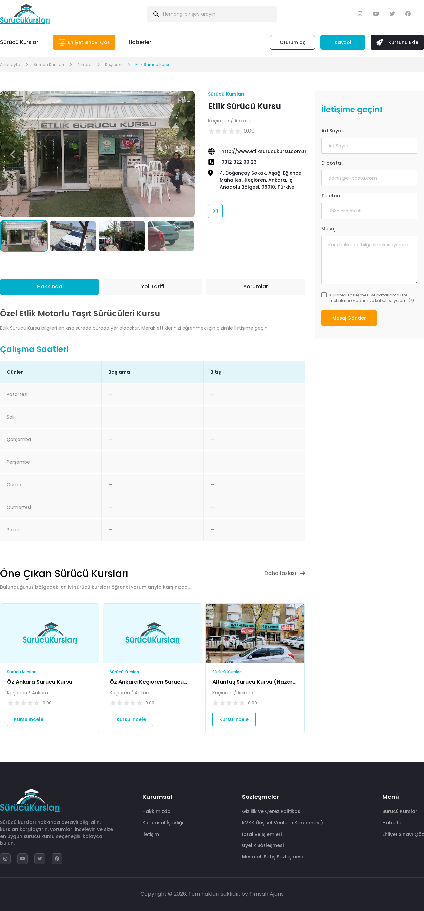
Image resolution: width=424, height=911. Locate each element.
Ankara (84, 64)
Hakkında (49, 286)
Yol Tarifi (152, 286)
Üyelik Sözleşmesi (263, 845)
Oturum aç (293, 42)
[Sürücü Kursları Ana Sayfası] (25, 14)
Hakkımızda (156, 811)
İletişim (150, 834)
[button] (182, 154)
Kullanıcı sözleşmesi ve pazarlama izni (368, 295)
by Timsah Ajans (262, 894)
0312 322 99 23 (239, 162)
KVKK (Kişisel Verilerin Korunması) (282, 822)
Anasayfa (10, 64)
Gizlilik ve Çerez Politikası (272, 811)
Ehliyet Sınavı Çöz (403, 834)
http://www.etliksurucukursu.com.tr (264, 151)
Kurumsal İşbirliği (162, 822)
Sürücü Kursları (20, 42)
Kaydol (343, 42)
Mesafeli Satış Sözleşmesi (272, 856)
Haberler (140, 42)
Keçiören (113, 64)
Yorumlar (255, 286)
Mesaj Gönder (349, 318)
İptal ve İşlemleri (262, 834)
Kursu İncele (28, 719)
